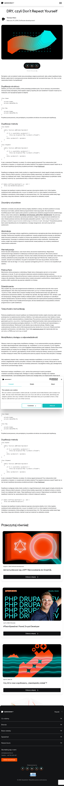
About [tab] (53, 384)
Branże (4, 725)
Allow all (52, 405)
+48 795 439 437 (12, 755)
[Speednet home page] (7, 3)
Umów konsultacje (9, 759)
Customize (31, 405)
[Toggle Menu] (60, 3)
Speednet (5, 737)
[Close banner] (61, 379)
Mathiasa (41, 166)
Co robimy (5, 718)
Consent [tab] (11, 384)
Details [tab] (32, 384)
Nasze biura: (6, 743)
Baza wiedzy (6, 731)
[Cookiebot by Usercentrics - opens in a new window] (50, 379)
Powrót (57, 712)
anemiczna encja (38, 329)
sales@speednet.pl (7, 753)
